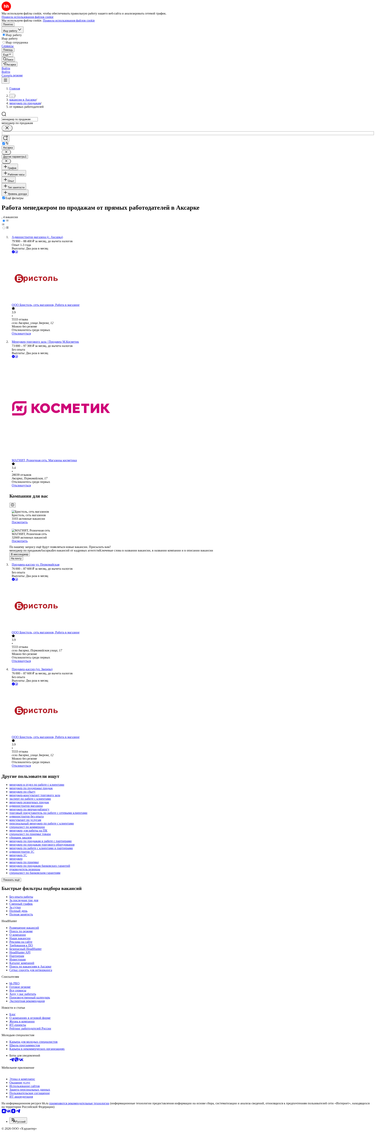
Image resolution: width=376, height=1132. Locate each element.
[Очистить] (7, 128)
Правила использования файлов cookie (69, 20)
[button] (6, 68)
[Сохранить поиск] (5, 138)
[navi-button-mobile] (5, 80)
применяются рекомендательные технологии (79, 1103)
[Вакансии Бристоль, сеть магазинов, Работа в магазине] (192, 278)
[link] (8, 59)
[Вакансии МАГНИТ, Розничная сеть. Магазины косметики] (192, 409)
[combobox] (20, 119)
